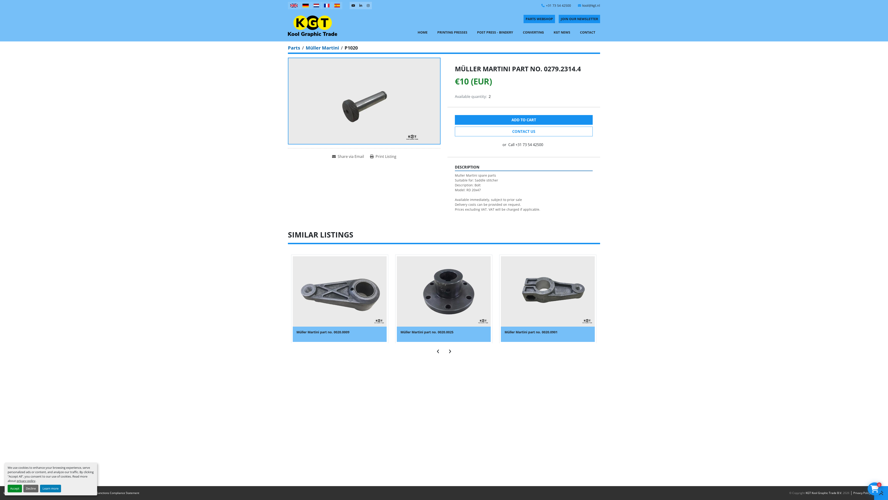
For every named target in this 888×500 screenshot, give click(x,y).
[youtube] (353, 5)
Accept (14, 488)
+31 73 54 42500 (558, 5)
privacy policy (26, 481)
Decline (31, 488)
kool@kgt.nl (591, 5)
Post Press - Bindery (495, 32)
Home (423, 32)
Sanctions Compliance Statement (118, 493)
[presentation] (438, 350)
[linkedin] (360, 5)
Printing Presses (452, 32)
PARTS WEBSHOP (539, 19)
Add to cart (524, 119)
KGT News (562, 32)
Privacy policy (862, 493)
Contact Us (523, 131)
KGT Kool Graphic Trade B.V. (824, 493)
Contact (587, 32)
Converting (533, 32)
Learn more (51, 488)
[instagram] (368, 5)
